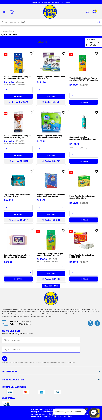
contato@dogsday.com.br (20, 322)
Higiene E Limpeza (8, 34)
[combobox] (51, 22)
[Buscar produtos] (98, 22)
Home (2, 31)
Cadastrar (51, 358)
